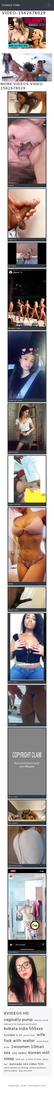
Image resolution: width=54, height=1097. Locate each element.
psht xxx (20, 1059)
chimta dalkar (10, 1070)
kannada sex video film (27, 1064)
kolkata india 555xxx (23, 1028)
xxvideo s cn (13, 1035)
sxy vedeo (19, 1053)
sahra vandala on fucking (16, 1067)
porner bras (29, 1035)
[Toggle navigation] (48, 5)
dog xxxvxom (25, 1070)
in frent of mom (33, 1059)
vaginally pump (18, 1019)
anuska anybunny (38, 1067)
